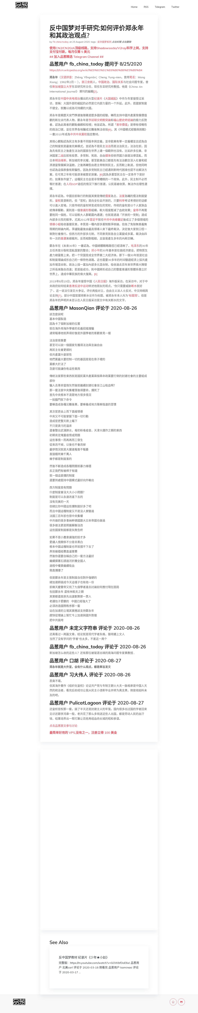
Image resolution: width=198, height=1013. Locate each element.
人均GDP (72, 184)
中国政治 (103, 82)
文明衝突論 (104, 120)
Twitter (175, 6)
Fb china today (60, 41)
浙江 (84, 82)
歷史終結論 (126, 120)
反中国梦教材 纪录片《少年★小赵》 (84, 957)
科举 (122, 200)
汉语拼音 (66, 77)
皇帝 (136, 210)
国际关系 (117, 82)
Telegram (160, 6)
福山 (116, 120)
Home (134, 6)
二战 (60, 155)
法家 (122, 196)
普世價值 (121, 124)
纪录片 (98, 98)
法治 (108, 146)
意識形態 (85, 210)
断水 (134, 286)
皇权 (58, 200)
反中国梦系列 (104, 41)
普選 (63, 238)
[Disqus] (99, 800)
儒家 (108, 196)
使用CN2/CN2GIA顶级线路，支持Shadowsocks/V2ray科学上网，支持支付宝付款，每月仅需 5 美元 (99, 50)
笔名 (132, 77)
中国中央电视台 (70, 98)
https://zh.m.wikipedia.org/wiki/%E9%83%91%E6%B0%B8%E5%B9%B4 (96, 70)
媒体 (108, 155)
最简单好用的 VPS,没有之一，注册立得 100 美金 (83, 733)
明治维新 (60, 160)
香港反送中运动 (78, 286)
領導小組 (55, 224)
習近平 (94, 219)
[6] (109, 129)
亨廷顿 (92, 120)
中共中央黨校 (78, 134)
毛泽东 (135, 246)
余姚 (90, 82)
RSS (146, 6)
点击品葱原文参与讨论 (63, 726)
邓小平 (95, 250)
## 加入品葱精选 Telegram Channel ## (76, 57)
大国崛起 (110, 98)
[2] (95, 91)
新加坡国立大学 (62, 86)
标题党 (133, 295)
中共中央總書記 (113, 219)
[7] (59, 295)
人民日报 (100, 281)
